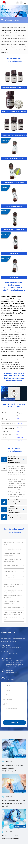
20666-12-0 (19, 423)
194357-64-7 (19, 435)
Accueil (7, 19)
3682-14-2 (19, 427)
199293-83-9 (19, 441)
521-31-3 (18, 418)
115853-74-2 (19, 431)
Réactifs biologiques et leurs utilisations (14, 530)
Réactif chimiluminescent (12, 20)
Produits (13, 19)
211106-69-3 (19, 438)
